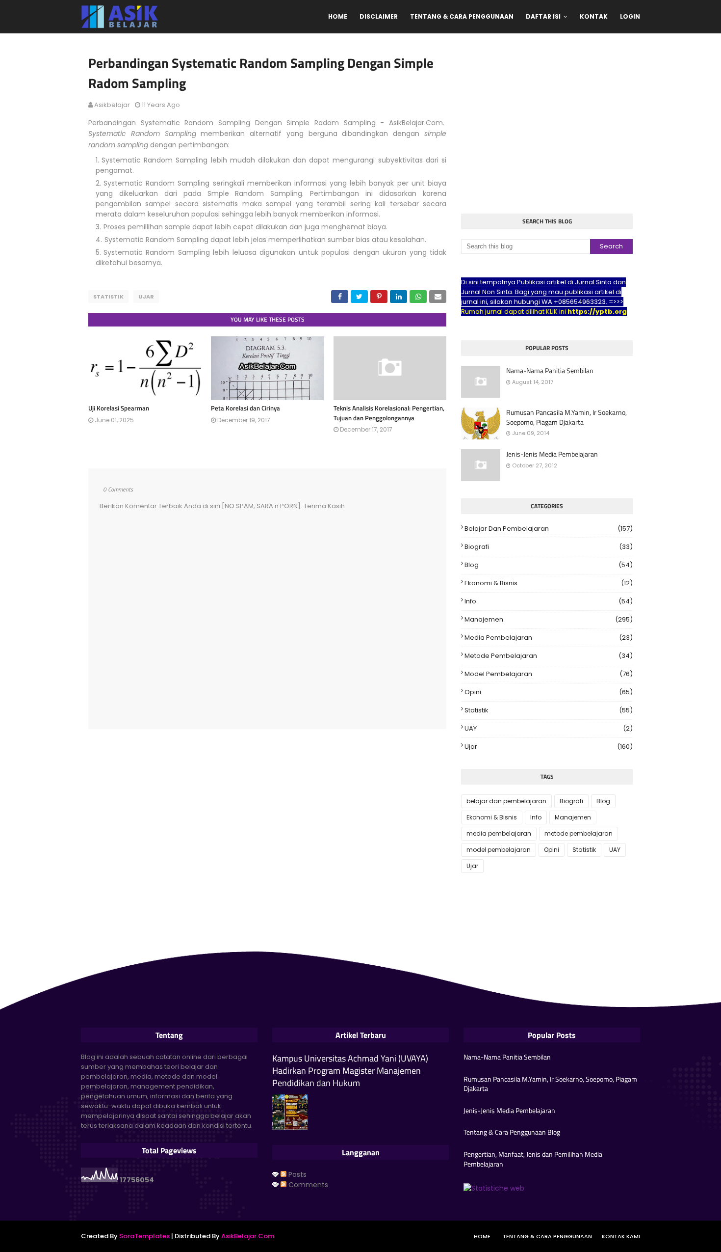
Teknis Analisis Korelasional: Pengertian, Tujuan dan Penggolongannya (389, 413)
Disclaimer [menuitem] (379, 16)
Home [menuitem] (337, 16)
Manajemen (548, 619)
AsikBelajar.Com (247, 1236)
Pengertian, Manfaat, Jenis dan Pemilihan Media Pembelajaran (533, 1159)
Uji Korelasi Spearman (118, 408)
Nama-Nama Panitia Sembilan (549, 371)
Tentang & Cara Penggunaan (547, 1236)
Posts (296, 1174)
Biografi (548, 546)
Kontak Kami (621, 1236)
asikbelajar (112, 104)
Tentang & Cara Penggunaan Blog (512, 1132)
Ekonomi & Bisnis (548, 583)
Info (548, 601)
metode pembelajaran (548, 655)
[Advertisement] (547, 124)
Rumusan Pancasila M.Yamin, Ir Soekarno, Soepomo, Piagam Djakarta (566, 417)
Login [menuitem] (630, 16)
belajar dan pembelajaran (548, 528)
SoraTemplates (144, 1236)
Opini (548, 692)
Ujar (146, 296)
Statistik (108, 296)
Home (482, 1236)
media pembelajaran (548, 637)
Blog (548, 565)
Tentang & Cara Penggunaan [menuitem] (462, 16)
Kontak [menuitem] (594, 16)
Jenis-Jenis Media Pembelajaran (552, 454)
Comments (307, 1185)
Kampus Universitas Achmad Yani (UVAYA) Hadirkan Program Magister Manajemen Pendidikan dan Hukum (350, 1070)
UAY (548, 728)
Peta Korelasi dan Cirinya (245, 408)
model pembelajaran (548, 674)
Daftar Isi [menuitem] (543, 16)
